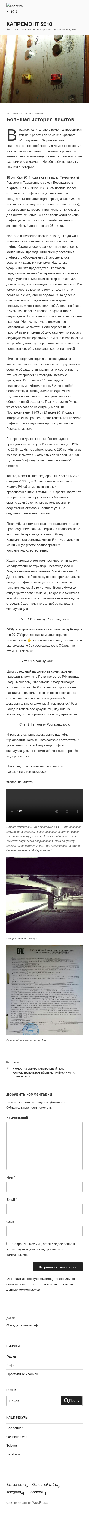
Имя (10, 1177)
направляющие (23, 1072)
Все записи (14, 1427)
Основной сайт (17, 1436)
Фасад (11, 1356)
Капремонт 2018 (29, 23)
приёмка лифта (64, 1072)
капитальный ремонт (53, 1068)
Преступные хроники (22, 1374)
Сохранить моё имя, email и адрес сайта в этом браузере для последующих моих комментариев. (40, 1249)
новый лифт (43, 1072)
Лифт (16, 1062)
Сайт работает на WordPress (27, 1502)
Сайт (10, 1221)
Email (11, 1199)
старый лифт (21, 1076)
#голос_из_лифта (25, 1068)
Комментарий (17, 1117)
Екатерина (36, 113)
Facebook (13, 1454)
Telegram (13, 1445)
